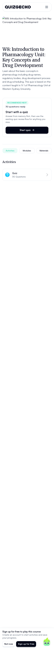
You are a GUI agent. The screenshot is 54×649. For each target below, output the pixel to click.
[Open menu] (47, 7)
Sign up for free (26, 644)
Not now (8, 644)
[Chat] (47, 642)
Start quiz (25, 130)
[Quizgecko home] (18, 7)
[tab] (10, 150)
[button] (27, 175)
